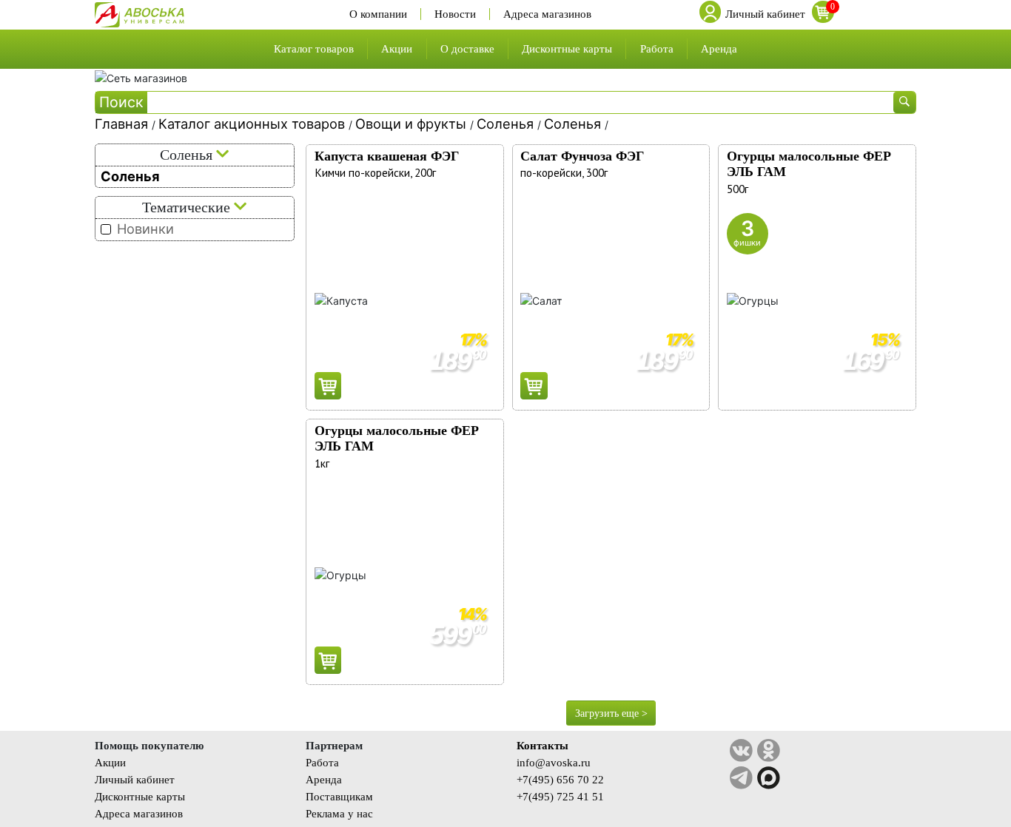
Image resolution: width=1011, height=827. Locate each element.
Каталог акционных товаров (253, 123)
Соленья (507, 123)
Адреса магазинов (547, 14)
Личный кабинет (135, 779)
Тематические (188, 207)
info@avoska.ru (554, 762)
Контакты (542, 745)
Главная (123, 123)
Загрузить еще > (611, 713)
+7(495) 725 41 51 (560, 796)
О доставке (467, 48)
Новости (455, 14)
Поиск (121, 102)
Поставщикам (339, 796)
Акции (396, 48)
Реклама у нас (339, 813)
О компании (378, 14)
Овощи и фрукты (412, 123)
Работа (657, 48)
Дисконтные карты (567, 48)
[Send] (328, 385)
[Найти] (904, 102)
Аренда (719, 48)
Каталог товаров (314, 48)
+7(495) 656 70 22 (560, 779)
